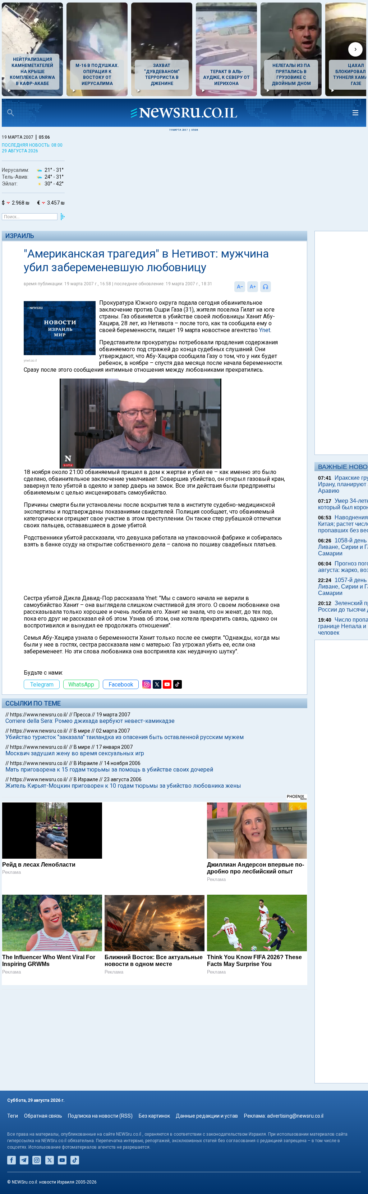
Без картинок (154, 1116)
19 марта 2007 (113, 756)
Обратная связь (43, 1116)
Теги (12, 1116)
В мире (82, 772)
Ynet (247, 337)
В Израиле (86, 804)
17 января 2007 (114, 788)
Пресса (82, 756)
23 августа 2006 (123, 820)
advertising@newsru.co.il (295, 1116)
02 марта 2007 (113, 772)
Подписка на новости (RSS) (100, 1116)
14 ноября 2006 (122, 804)
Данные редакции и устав (207, 1116)
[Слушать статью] (244, 286)
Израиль (19, 236)
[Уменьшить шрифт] (211, 286)
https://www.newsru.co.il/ (39, 756)
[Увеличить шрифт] (224, 286)
